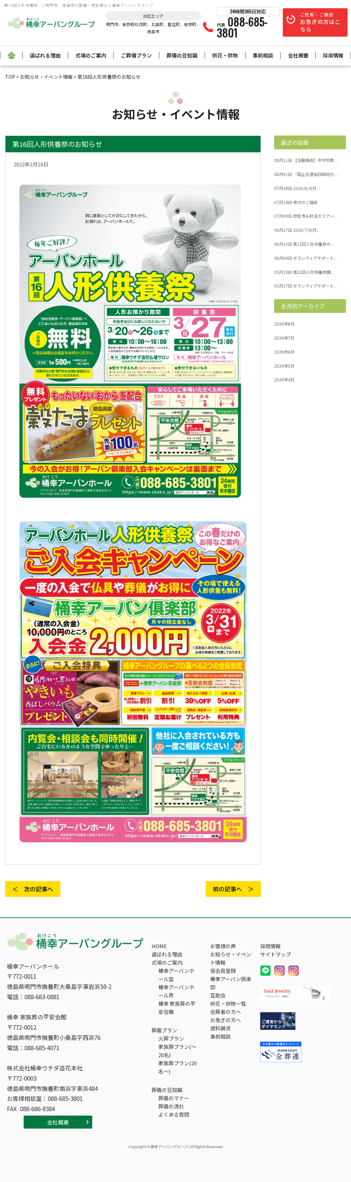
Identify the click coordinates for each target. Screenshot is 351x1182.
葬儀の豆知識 (182, 55)
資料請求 (220, 1028)
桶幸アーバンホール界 (176, 991)
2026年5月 (284, 366)
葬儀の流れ (171, 1106)
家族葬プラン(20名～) (177, 1067)
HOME (159, 946)
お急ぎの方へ (225, 1020)
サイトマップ (275, 954)
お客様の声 (223, 946)
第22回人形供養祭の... (304, 244)
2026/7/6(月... (296, 230)
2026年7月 (284, 338)
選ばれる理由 (45, 55)
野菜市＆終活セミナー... (305, 216)
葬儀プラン (164, 1030)
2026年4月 (284, 379)
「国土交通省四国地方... (305, 174)
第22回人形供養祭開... (304, 272)
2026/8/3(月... (296, 188)
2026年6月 (284, 352)
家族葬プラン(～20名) (177, 1050)
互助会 (218, 995)
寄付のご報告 (296, 202)
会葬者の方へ (225, 1011)
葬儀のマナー (173, 1098)
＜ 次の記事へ (32, 889)
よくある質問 (173, 1114)
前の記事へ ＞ (233, 889)
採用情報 (333, 55)
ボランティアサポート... (305, 258)
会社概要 (298, 55)
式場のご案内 (90, 55)
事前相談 (263, 55)
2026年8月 (284, 324)
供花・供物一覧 (228, 1003)
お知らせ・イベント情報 (230, 958)
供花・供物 (225, 55)
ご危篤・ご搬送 (320, 22)
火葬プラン (171, 1038)
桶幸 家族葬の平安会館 (176, 1007)
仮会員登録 (223, 970)
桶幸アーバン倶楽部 (230, 983)
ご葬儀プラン (136, 55)
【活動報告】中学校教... (305, 160)
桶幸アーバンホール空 (176, 974)
